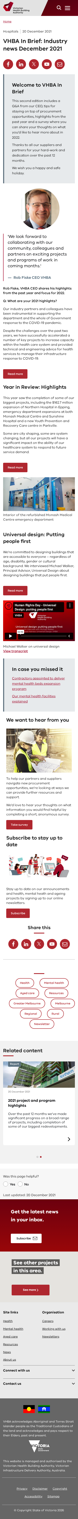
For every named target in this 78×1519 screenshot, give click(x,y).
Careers (47, 1321)
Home (7, 21)
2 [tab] (41, 1157)
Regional (31, 1014)
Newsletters (50, 1337)
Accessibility (33, 1496)
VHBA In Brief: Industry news (33, 1100)
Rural (55, 1014)
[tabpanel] (39, 1103)
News (7, 1352)
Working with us (54, 1329)
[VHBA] (16, 7)
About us (9, 1360)
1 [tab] (37, 1157)
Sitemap (53, 1496)
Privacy (22, 1489)
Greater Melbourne (27, 1003)
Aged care (27, 993)
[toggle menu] (67, 8)
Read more (15, 374)
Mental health (54, 983)
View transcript (15, 651)
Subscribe (18, 913)
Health (25, 983)
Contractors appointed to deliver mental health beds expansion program (38, 683)
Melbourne (62, 1003)
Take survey (19, 825)
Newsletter (42, 1024)
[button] (59, 7)
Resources (56, 993)
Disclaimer (40, 1489)
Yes (12, 1184)
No (26, 1184)
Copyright (60, 1489)
